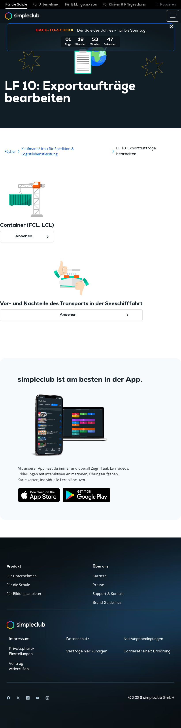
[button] (165, 4)
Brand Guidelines (107, 602)
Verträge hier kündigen (86, 651)
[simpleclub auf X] (18, 697)
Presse (98, 584)
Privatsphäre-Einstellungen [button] (21, 651)
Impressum (19, 639)
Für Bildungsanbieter (81, 4)
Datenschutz (77, 639)
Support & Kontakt (108, 593)
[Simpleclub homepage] (22, 16)
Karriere (99, 576)
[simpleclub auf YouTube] (37, 697)
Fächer (10, 151)
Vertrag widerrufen (19, 666)
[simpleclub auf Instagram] (47, 697)
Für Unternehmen (46, 4)
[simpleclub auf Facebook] (8, 697)
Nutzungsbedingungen (143, 639)
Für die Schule (16, 4)
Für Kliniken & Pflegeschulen (124, 4)
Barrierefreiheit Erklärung (147, 651)
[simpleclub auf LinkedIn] (27, 697)
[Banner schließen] (171, 26)
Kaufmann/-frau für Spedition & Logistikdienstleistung (47, 151)
